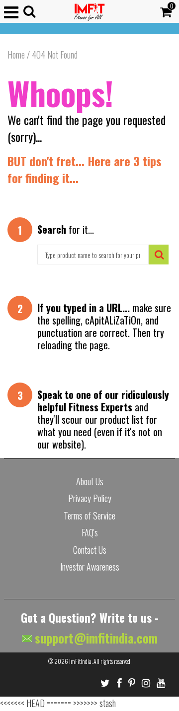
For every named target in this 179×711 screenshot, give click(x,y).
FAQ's (90, 532)
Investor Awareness (89, 566)
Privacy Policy (89, 498)
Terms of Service (89, 515)
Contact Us (89, 549)
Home (16, 55)
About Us (89, 481)
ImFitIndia (80, 661)
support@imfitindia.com (95, 638)
